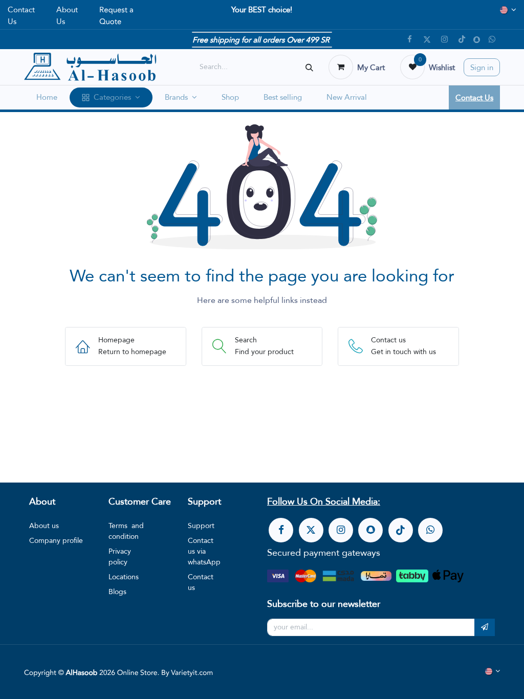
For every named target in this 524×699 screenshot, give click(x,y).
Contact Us (21, 15)
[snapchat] (476, 40)
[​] (281, 530)
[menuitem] (47, 97)
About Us (67, 15)
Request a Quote (116, 16)
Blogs (117, 591)
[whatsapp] (430, 530)
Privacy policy (119, 556)
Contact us (200, 582)
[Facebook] (409, 39)
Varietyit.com (192, 673)
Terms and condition (126, 531)
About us (44, 525)
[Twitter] (426, 39)
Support (201, 525)
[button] (484, 627)
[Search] (309, 67)
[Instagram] (444, 39)
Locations (123, 576)
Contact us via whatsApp (204, 551)
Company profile (56, 540)
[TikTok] (461, 39)
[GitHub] (491, 39)
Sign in (481, 67)
